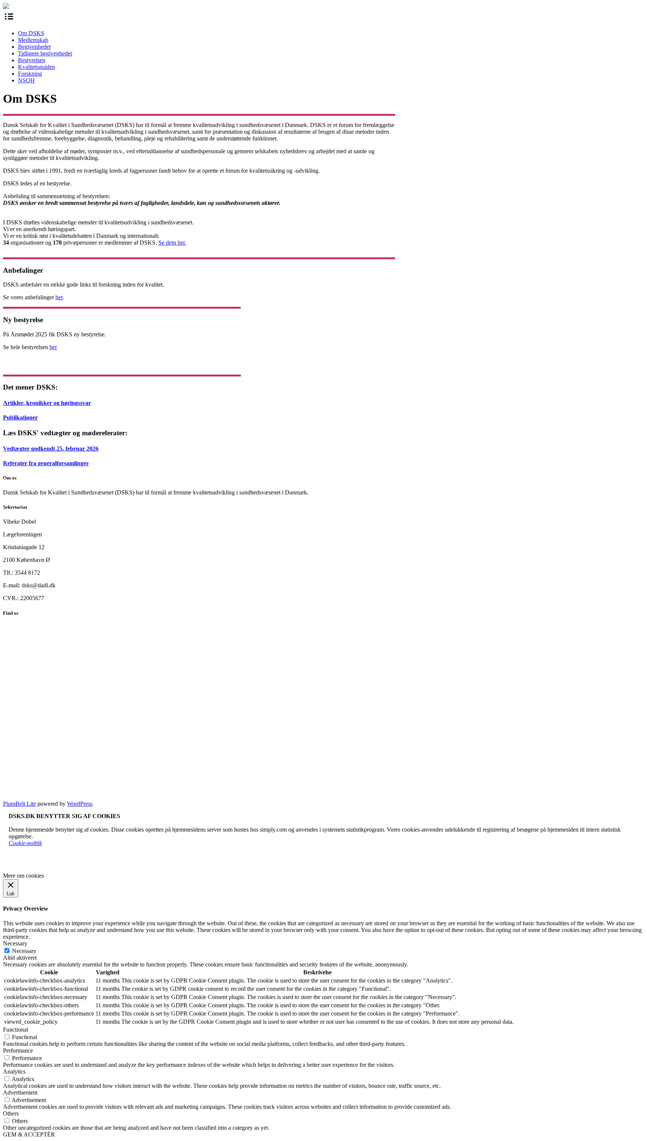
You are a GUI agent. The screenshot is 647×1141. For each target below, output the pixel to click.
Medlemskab (33, 40)
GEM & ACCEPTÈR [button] (29, 1134)
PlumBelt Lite (19, 803)
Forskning (30, 73)
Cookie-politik (25, 843)
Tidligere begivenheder (45, 53)
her (59, 297)
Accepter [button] (19, 863)
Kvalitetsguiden (36, 67)
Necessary (24, 951)
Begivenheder (34, 46)
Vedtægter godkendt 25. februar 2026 (50, 448)
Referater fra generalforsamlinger (46, 463)
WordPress (79, 803)
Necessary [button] (15, 943)
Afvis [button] (36, 863)
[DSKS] (6, 7)
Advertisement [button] (20, 1092)
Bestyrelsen (31, 60)
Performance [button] (18, 1050)
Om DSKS (31, 33)
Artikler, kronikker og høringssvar (47, 403)
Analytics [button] (14, 1071)
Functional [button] (15, 1029)
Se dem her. (172, 242)
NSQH (26, 80)
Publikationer (20, 417)
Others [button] (11, 1113)
